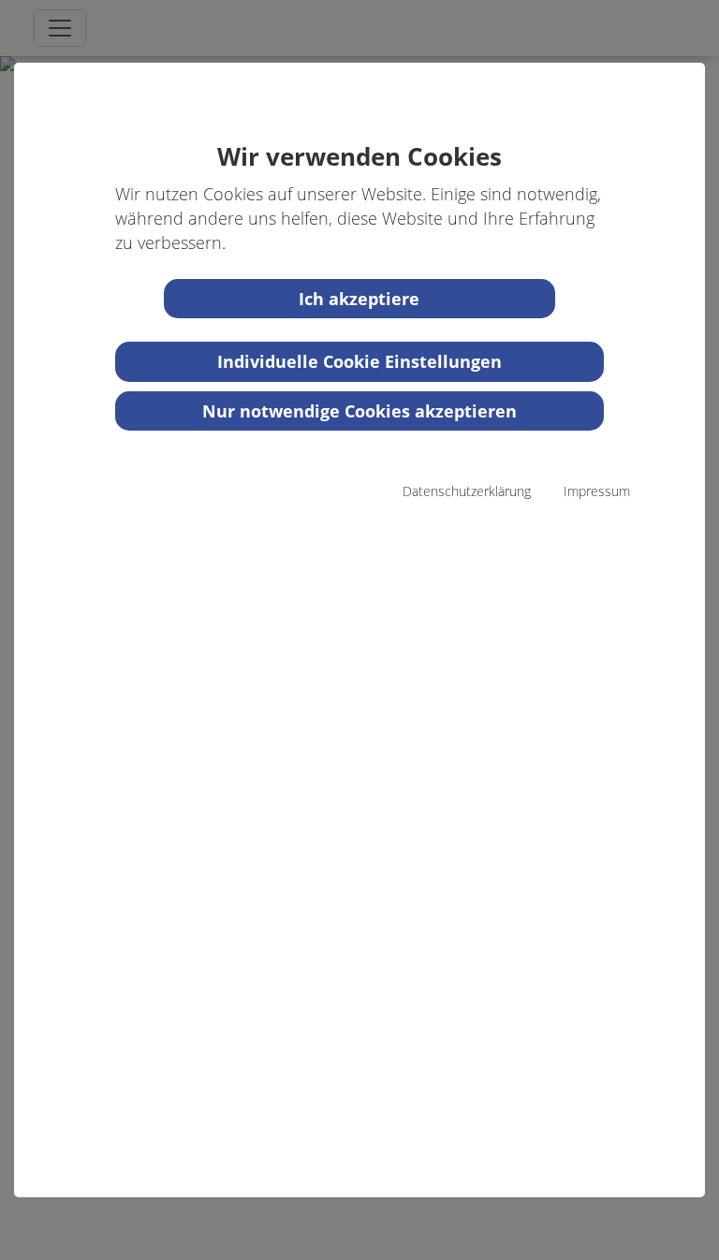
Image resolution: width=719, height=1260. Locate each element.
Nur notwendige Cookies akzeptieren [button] (359, 411)
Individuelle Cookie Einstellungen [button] (359, 361)
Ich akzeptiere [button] (359, 298)
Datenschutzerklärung (467, 491)
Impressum (597, 491)
